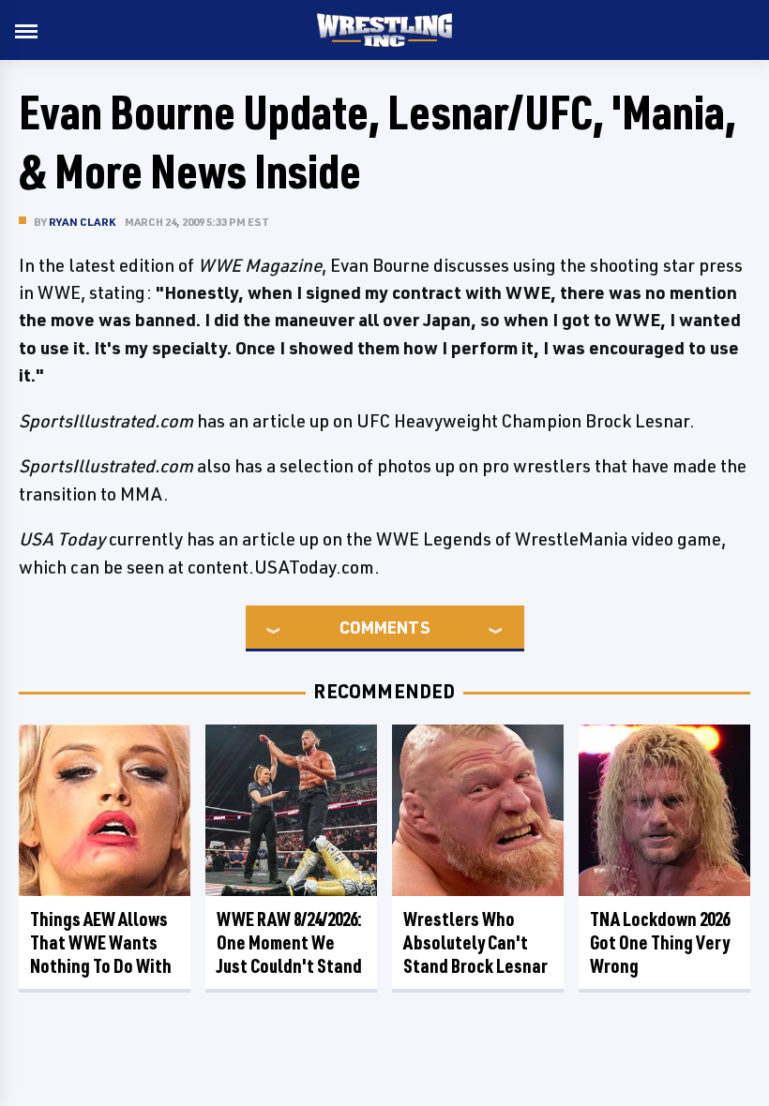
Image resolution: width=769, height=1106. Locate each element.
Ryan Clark (82, 222)
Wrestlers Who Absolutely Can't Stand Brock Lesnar (475, 942)
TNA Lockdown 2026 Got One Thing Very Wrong (660, 942)
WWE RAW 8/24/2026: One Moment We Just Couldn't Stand (289, 942)
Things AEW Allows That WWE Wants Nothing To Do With (101, 942)
